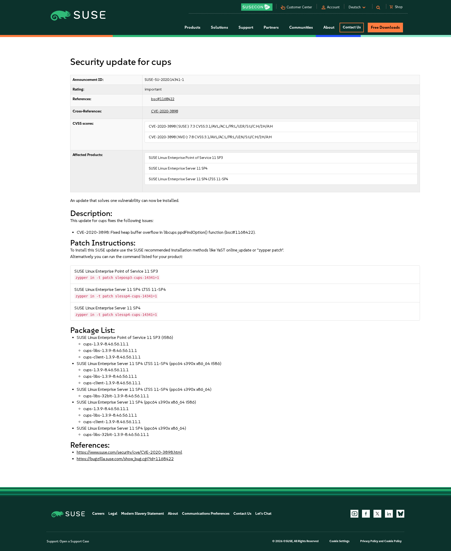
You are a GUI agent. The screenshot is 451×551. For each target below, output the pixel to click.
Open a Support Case (74, 541)
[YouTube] (354, 514)
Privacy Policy (369, 541)
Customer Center (299, 7)
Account (333, 7)
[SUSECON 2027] (256, 7)
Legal (112, 513)
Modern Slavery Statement (142, 513)
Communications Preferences (205, 513)
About (173, 513)
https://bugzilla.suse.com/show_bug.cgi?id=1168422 (125, 458)
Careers (98, 513)
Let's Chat (263, 513)
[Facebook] (366, 514)
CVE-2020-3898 (164, 111)
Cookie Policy (393, 541)
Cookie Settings (339, 541)
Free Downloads (385, 27)
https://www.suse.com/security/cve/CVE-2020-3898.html (129, 452)
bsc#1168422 (162, 99)
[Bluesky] (400, 514)
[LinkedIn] (389, 514)
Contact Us (352, 27)
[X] (377, 514)
